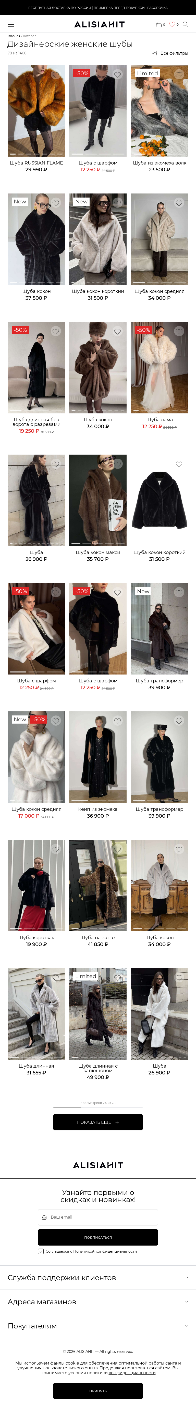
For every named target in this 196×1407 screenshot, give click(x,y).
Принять (98, 1391)
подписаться (98, 1237)
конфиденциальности (132, 1372)
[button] (13, 154)
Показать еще (94, 1122)
